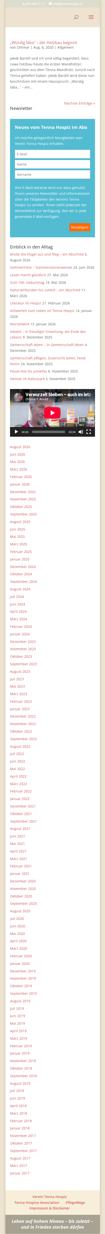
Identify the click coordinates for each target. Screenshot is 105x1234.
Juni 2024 (17, 604)
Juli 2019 (17, 1008)
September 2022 (23, 739)
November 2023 (23, 649)
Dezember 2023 (23, 641)
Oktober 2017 (21, 1143)
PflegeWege (75, 1202)
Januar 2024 (20, 634)
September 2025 (23, 514)
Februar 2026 (21, 476)
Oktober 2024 (21, 574)
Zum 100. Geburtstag (27, 282)
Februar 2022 (21, 791)
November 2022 (23, 723)
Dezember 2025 (23, 491)
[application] (52, 413)
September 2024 (23, 581)
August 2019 (20, 1001)
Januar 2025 (20, 559)
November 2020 (23, 888)
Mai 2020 (17, 933)
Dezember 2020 (23, 881)
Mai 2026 (17, 461)
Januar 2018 (20, 1128)
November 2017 (23, 1135)
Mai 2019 (17, 1023)
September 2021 (23, 821)
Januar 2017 (20, 1173)
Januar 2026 (20, 484)
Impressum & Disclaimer (50, 1208)
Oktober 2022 (21, 731)
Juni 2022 (17, 761)
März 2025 (18, 544)
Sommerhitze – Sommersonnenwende (41, 267)
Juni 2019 (17, 1015)
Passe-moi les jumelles (28, 371)
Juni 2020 (17, 926)
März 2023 (18, 694)
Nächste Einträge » (79, 103)
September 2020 (23, 903)
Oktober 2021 (21, 813)
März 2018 (18, 1113)
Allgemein (65, 47)
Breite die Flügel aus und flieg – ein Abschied (47, 254)
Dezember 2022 (23, 716)
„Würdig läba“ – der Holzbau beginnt (43, 42)
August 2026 (20, 446)
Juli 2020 (17, 918)
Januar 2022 (20, 798)
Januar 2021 (20, 873)
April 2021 (18, 851)
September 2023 (23, 664)
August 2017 (20, 1158)
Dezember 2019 (23, 971)
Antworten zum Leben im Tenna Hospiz (42, 310)
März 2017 (18, 1165)
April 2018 (18, 1105)
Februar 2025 (21, 551)
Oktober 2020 (21, 896)
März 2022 (18, 783)
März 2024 (18, 619)
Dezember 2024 (23, 566)
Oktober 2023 (21, 656)
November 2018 (23, 1060)
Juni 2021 (17, 836)
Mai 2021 (17, 843)
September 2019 (23, 993)
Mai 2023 (17, 686)
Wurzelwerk (19, 324)
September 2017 (23, 1150)
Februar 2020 (21, 956)
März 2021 (18, 858)
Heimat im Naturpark (27, 378)
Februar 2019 (21, 1046)
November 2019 (23, 978)
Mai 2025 (17, 536)
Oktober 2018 (21, 1068)
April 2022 (18, 776)
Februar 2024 (21, 626)
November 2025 (23, 499)
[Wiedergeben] (16, 431)
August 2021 (20, 828)
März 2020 (18, 948)
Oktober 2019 (21, 986)
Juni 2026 (17, 454)
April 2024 (18, 611)
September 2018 (23, 1076)
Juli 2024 (17, 596)
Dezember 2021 (23, 806)
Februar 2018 (21, 1121)
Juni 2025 (17, 529)
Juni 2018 (17, 1098)
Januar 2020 (20, 963)
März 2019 (18, 1038)
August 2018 (20, 1083)
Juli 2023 (17, 679)
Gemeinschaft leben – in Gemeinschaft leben (47, 344)
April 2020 (18, 941)
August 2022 (20, 746)
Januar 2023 (20, 709)
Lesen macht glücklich (28, 275)
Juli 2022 (17, 753)
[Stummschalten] (80, 431)
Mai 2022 (17, 768)
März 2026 (18, 469)
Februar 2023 (21, 701)
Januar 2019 (20, 1053)
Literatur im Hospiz (25, 303)
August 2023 (20, 671)
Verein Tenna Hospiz (49, 1196)
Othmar (23, 47)
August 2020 (20, 911)
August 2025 (20, 521)
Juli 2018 (17, 1090)
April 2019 (18, 1031)
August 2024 (20, 589)
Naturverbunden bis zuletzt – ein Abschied (45, 290)
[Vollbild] (88, 431)
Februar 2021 (21, 866)
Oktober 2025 (21, 506)
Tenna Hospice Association (36, 1202)
